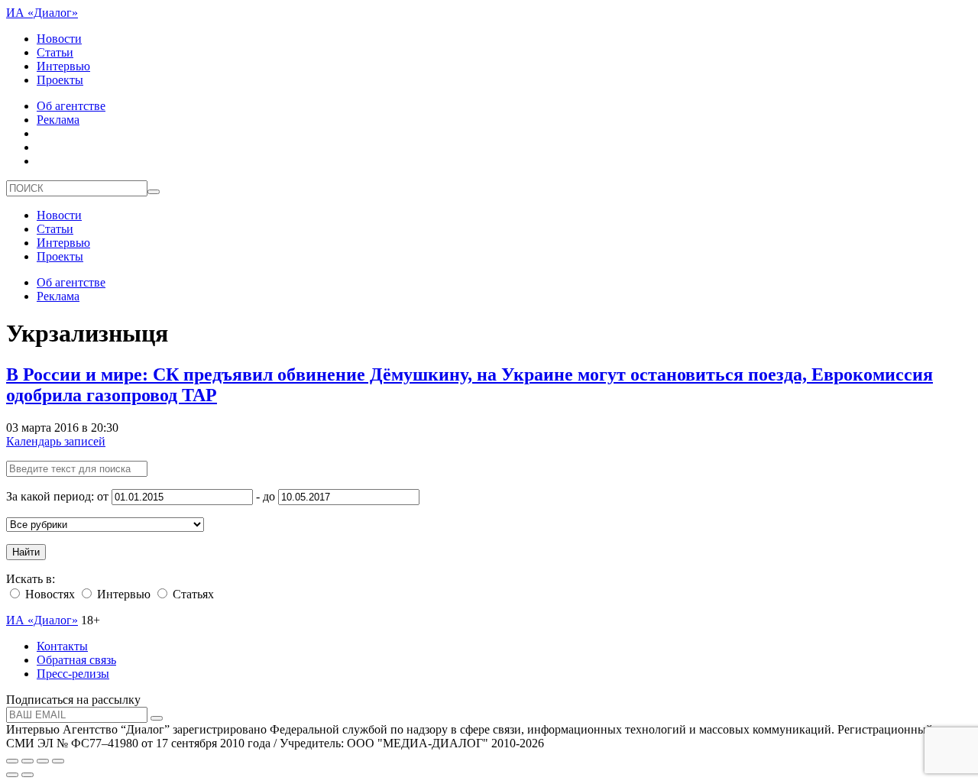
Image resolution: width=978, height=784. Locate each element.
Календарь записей (55, 441)
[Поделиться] (27, 761)
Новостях (48, 594)
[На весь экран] (43, 761)
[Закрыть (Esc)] (12, 761)
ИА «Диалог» (42, 12)
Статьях (192, 594)
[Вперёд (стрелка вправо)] (27, 775)
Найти (26, 552)
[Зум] (58, 761)
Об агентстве (71, 105)
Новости (59, 38)
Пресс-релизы (73, 673)
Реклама (58, 119)
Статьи (55, 52)
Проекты (60, 79)
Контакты (62, 646)
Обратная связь (76, 659)
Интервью (63, 66)
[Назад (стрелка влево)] (12, 775)
